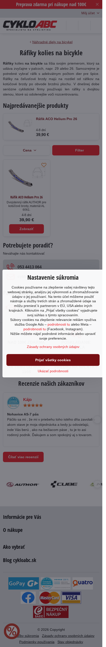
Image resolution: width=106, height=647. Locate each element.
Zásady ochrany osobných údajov (53, 347)
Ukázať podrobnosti (53, 371)
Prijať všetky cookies (53, 360)
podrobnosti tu (59, 324)
